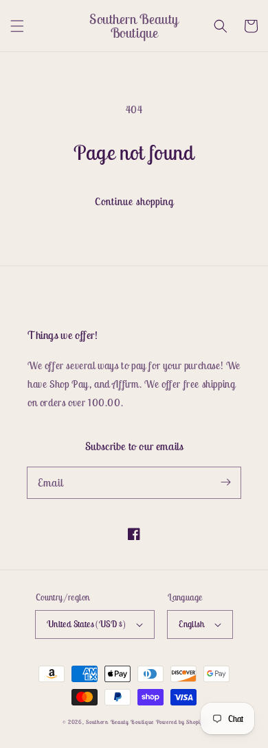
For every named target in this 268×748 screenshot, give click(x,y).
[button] (17, 26)
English (191, 624)
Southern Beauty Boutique (120, 721)
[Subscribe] (225, 482)
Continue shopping (134, 201)
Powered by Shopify (181, 721)
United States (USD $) (86, 624)
